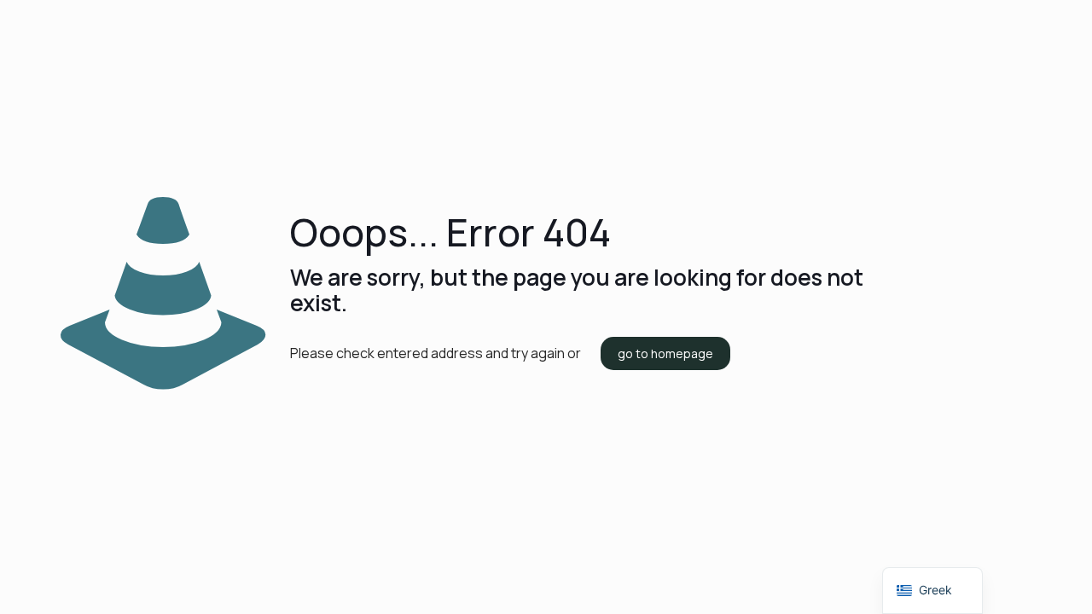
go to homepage (665, 353)
